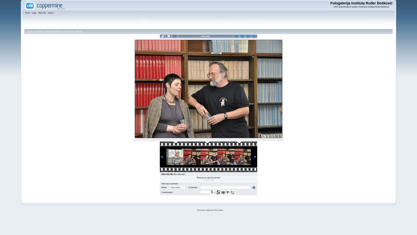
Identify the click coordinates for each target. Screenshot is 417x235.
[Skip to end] (254, 36)
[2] (206, 180)
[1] (204, 180)
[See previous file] (242, 36)
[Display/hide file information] (169, 36)
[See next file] (248, 36)
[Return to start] (236, 36)
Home (30, 32)
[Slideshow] (175, 36)
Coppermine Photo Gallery (214, 210)
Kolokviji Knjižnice (53, 32)
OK (254, 187)
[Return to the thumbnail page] (163, 36)
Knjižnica (39, 32)
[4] (211, 180)
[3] (209, 180)
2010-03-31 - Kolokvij (73, 32)
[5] (213, 180)
